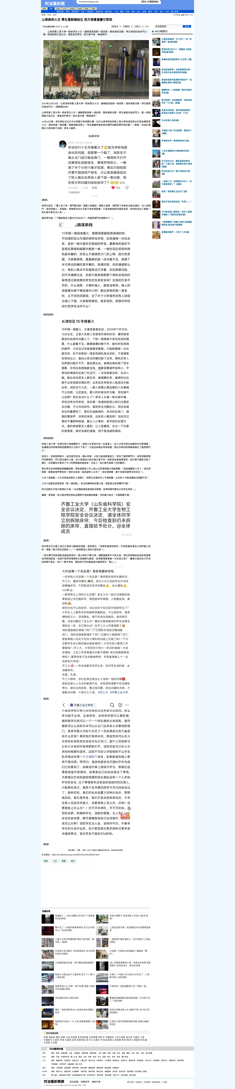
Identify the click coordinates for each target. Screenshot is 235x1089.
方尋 (79, 850)
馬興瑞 (73, 1037)
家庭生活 (75, 1060)
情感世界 (67, 1071)
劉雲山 (110, 1040)
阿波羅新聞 (55, 3)
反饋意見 (138, 1082)
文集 (85, 1057)
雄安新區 (81, 1040)
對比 (109, 1057)
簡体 (144, 2)
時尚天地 (99, 1071)
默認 (147, 26)
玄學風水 (99, 1060)
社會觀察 (75, 1071)
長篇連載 (70, 1064)
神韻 (63, 1037)
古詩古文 (148, 1060)
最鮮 (53, 1071)
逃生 (73, 861)
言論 (57, 1057)
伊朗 (46, 1037)
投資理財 (156, 1060)
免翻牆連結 (153, 2)
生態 (156, 11)
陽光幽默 (108, 1075)
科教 (127, 11)
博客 (93, 9)
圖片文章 (79, 1064)
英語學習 (180, 1060)
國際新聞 (99, 11)
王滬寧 (56, 1040)
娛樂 (80, 9)
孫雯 (74, 1040)
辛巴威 (103, 1040)
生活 (64, 9)
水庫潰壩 (93, 1037)
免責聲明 (147, 1082)
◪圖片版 (184, 15)
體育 (150, 11)
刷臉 (64, 861)
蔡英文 (130, 1040)
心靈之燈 (83, 1060)
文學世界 (62, 1064)
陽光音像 (132, 1075)
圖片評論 (125, 1057)
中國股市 (48, 1040)
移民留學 (91, 1071)
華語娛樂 (67, 1068)
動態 (80, 1057)
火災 (55, 861)
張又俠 (129, 1037)
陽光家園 (124, 1075)
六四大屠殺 (120, 1037)
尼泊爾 (54, 1043)
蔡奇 (124, 1040)
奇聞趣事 (108, 1071)
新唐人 (89, 850)
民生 (139, 11)
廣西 (58, 1037)
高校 (46, 861)
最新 (60, 11)
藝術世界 (132, 1060)
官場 (133, 11)
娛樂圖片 (116, 1068)
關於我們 (130, 1082)
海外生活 (91, 1060)
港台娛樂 (83, 1068)
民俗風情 (138, 1071)
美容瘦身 (140, 1060)
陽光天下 (116, 1075)
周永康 (144, 1040)
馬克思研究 (91, 1075)
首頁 (44, 9)
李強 (62, 1040)
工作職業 (108, 1060)
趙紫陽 (137, 1040)
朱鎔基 (52, 1037)
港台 (161, 11)
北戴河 (96, 1040)
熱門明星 (75, 1068)
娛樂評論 (99, 1068)
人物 (116, 11)
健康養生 (59, 1060)
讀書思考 (172, 1060)
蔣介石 (89, 1040)
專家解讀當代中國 (79, 1075)
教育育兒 (116, 1060)
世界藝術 (54, 1064)
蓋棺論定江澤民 (65, 1075)
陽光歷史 (100, 1075)
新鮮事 (72, 9)
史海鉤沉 (67, 1060)
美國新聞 (75, 11)
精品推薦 (108, 1068)
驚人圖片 (54, 1075)
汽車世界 (83, 1071)
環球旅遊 (130, 1071)
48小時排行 (161, 31)
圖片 (174, 11)
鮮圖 (145, 1071)
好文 (99, 1057)
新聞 (51, 9)
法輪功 (136, 1037)
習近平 (101, 1037)
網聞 (121, 11)
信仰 (167, 11)
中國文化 (124, 1060)
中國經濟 (90, 11)
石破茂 (68, 1040)
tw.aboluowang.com (89, 2)
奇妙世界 (122, 1071)
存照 (113, 1057)
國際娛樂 (91, 1068)
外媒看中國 (65, 1057)
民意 (118, 1057)
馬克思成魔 (83, 1037)
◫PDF (190, 15)
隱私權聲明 (156, 1082)
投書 (104, 1057)
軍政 (67, 11)
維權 (144, 11)
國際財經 (108, 11)
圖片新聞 (149, 1053)
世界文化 (164, 1060)
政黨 (89, 1057)
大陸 (82, 11)
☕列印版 (176, 15)
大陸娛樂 (59, 1068)
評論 (57, 9)
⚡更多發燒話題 (51, 1033)
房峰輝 (118, 1040)
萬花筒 (115, 1071)
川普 (68, 1037)
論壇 (86, 9)
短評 (94, 1057)
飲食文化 (59, 1071)
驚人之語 (73, 1057)
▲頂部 (164, 1082)
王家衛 (47, 1043)
